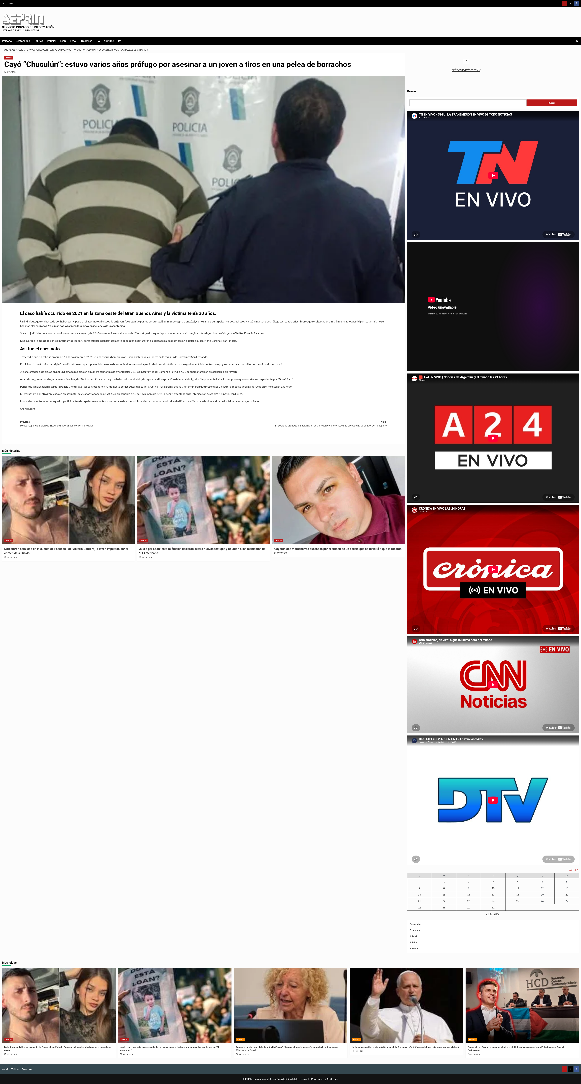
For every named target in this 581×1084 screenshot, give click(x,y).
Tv (119, 41)
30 (468, 907)
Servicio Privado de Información (28, 27)
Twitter (15, 1069)
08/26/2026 (12, 557)
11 (517, 888)
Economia (414, 930)
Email (73, 41)
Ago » (496, 914)
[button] (577, 41)
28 (419, 907)
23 (468, 900)
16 (468, 894)
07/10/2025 (11, 72)
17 (493, 894)
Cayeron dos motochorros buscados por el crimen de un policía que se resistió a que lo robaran (338, 549)
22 (444, 900)
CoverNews (317, 1078)
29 (444, 907)
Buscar (411, 91)
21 (419, 900)
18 (517, 894)
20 (566, 894)
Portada (7, 41)
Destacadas (23, 41)
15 (444, 894)
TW (98, 41)
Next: (331, 423)
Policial (51, 41)
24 (493, 900)
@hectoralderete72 (466, 70)
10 (493, 888)
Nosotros (86, 41)
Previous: (57, 423)
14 (419, 894)
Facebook (27, 1069)
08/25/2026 (282, 553)
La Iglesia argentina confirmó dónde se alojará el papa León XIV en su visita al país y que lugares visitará (405, 1047)
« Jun (489, 914)
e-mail (5, 1069)
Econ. (63, 41)
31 (493, 907)
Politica (38, 41)
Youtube (109, 41)
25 (517, 900)
